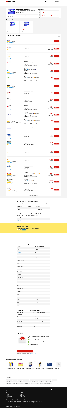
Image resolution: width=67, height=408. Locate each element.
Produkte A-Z (21, 392)
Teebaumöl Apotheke (41, 381)
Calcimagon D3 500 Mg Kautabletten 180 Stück (40, 368)
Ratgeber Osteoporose (37, 218)
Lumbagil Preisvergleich (38, 379)
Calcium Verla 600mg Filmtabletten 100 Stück (20, 368)
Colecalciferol (19, 252)
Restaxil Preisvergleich (35, 381)
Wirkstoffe (21, 394)
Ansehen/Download (35, 327)
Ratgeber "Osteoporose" (31, 15)
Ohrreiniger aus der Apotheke (19, 383)
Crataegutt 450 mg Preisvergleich (27, 381)
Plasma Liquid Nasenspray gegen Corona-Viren (45, 383)
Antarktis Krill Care (9, 379)
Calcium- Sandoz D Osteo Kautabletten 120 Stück (30, 368)
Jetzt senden (24, 229)
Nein (20, 229)
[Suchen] (45, 1)
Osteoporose (19, 218)
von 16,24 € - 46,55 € (20, 12)
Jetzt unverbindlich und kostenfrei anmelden (25, 351)
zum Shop (56, 48)
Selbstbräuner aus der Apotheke (35, 383)
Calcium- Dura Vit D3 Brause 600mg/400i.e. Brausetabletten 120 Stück (59, 368)
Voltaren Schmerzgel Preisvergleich (47, 379)
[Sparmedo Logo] (10, 1)
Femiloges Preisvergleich (19, 381)
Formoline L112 (15, 379)
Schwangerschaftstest (27, 383)
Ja (18, 229)
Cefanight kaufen (54, 379)
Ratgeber (21, 393)
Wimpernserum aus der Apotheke (11, 383)
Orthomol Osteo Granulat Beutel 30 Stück (49, 368)
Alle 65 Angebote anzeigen (33, 195)
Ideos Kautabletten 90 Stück (11, 368)
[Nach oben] (64, 405)
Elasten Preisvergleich (26, 379)
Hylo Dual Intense (20, 379)
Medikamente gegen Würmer (48, 381)
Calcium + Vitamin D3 (20, 220)
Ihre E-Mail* (18, 347)
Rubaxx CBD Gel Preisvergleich (10, 381)
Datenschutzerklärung (33, 353)
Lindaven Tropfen (32, 379)
